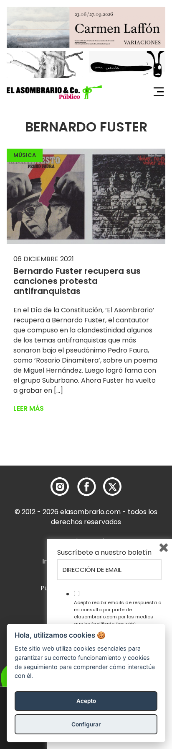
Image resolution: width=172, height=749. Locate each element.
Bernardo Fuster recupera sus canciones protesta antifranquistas (77, 281)
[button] (54, 92)
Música (24, 155)
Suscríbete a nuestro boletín (104, 552)
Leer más (28, 408)
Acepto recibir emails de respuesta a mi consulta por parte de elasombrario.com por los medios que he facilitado (118, 613)
